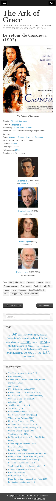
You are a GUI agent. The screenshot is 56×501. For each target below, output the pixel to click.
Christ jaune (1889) (16, 472)
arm (10, 335)
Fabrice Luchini (25, 211)
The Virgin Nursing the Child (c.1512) (24, 373)
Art (14, 334)
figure (36, 338)
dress (42, 335)
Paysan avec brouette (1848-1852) (23, 411)
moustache (44, 346)
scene (39, 349)
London (33, 346)
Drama (21, 137)
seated (45, 349)
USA (46, 352)
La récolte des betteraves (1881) (22, 482)
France (14, 143)
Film (50, 286)
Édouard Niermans (19, 121)
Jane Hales (13, 386)
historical (23, 290)
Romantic (39, 137)
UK (40, 353)
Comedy (12, 137)
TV (38, 353)
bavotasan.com (39, 498)
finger (46, 338)
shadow (11, 352)
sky (30, 352)
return (26, 294)
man (38, 346)
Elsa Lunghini (25, 241)
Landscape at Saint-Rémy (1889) (22, 415)
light (27, 345)
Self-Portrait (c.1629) (17, 408)
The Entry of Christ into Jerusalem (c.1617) (26, 466)
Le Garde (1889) (15, 447)
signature (21, 352)
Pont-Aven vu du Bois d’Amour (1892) (24, 428)
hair (37, 342)
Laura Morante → (45, 305)
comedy (40, 282)
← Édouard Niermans (12, 305)
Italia (10, 345)
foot (18, 342)
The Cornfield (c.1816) (18, 434)
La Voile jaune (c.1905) (18, 450)
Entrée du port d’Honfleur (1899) (22, 444)
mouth (11, 349)
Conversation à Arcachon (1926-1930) (24, 392)
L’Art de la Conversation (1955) (21, 389)
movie (6, 294)
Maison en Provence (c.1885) (21, 421)
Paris (21, 349)
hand (43, 341)
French (14, 290)
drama (48, 282)
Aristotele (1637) (15, 402)
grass (33, 342)
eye (23, 338)
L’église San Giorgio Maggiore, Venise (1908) (27, 453)
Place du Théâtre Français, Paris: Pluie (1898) (28, 479)
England (11, 338)
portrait (27, 349)
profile (33, 349)
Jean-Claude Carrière (22, 127)
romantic (34, 294)
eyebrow (29, 338)
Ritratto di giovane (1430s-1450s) (22, 469)
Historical (29, 137)
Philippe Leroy (22, 272)
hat (48, 342)
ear (45, 335)
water (24, 356)
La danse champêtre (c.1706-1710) (23, 460)
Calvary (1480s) (15, 376)
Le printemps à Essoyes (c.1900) (22, 424)
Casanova (23, 184)
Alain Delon (16, 124)
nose (16, 349)
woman (30, 356)
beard (20, 335)
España (18, 338)
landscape (19, 346)
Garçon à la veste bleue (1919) (21, 399)
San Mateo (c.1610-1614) (19, 405)
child (24, 335)
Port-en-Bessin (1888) (17, 476)
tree (34, 353)
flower (8, 342)
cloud (29, 334)
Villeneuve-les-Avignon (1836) (21, 418)
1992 (17, 150)
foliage (13, 342)
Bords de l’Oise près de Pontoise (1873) (25, 456)
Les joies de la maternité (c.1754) (22, 463)
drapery (35, 335)
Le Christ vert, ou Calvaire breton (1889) (25, 395)
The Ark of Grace (21, 16)
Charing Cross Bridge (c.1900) (21, 431)
